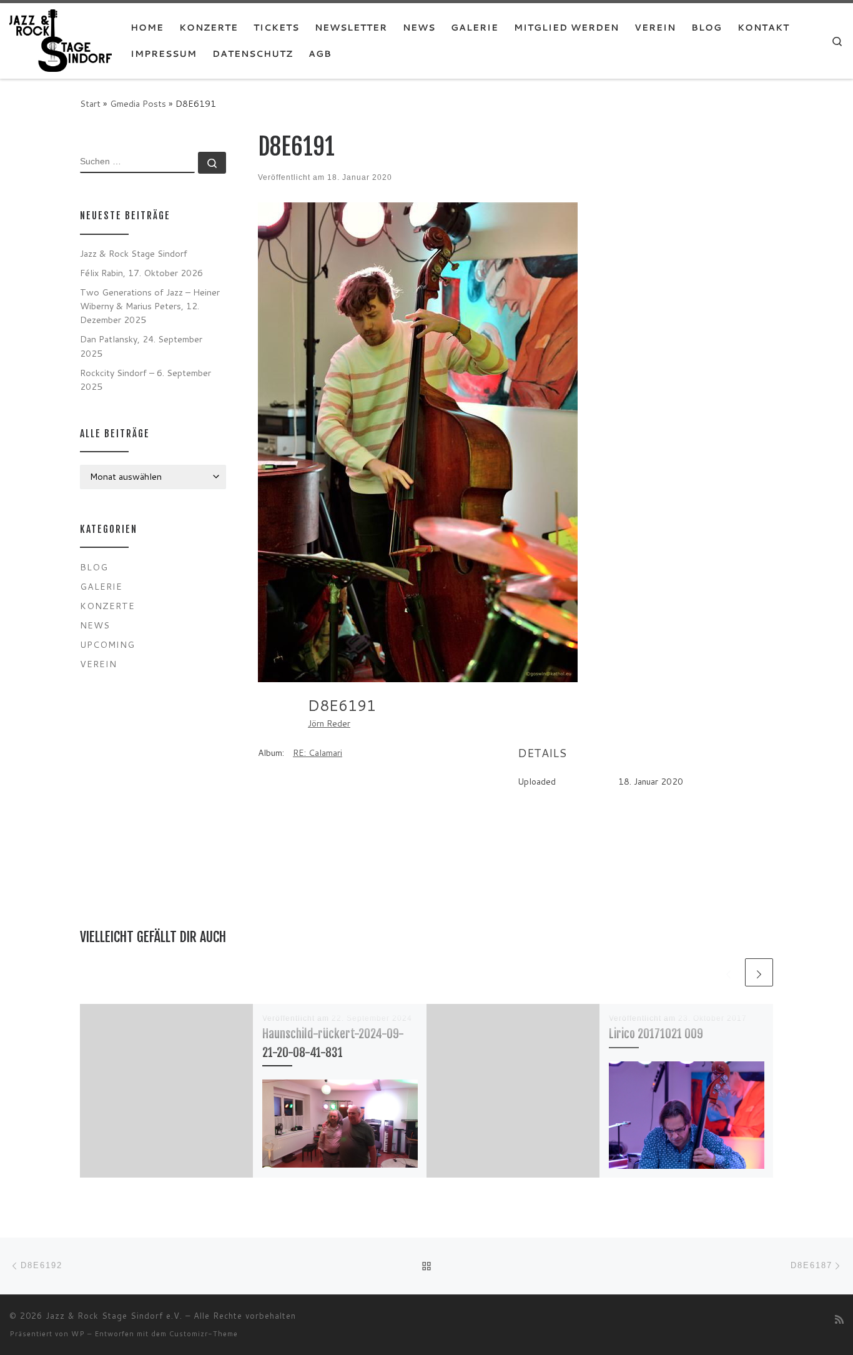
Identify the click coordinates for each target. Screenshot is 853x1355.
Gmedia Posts (138, 103)
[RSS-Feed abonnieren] (839, 1319)
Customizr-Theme (203, 1334)
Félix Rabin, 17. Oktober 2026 (141, 272)
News (95, 625)
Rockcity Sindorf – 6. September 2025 (145, 379)
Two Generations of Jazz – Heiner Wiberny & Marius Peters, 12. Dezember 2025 (150, 305)
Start (90, 103)
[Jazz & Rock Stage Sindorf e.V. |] (60, 40)
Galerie (101, 586)
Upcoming (107, 644)
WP (78, 1334)
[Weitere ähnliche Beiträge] (759, 972)
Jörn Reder (329, 723)
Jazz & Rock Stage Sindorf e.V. (114, 1315)
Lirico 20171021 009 (656, 1033)
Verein (98, 663)
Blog (94, 566)
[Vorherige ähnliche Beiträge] (728, 972)
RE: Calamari (317, 753)
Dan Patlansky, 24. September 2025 (141, 345)
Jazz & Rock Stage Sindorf (133, 253)
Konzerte (107, 605)
